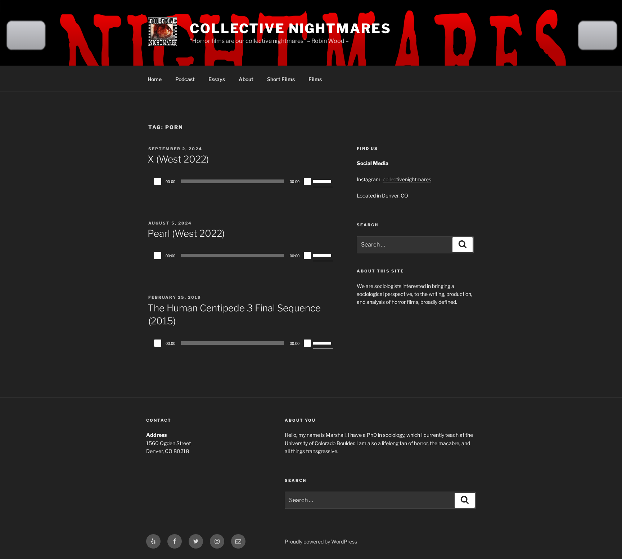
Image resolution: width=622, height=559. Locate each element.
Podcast (185, 79)
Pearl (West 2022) (186, 233)
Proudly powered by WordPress (321, 541)
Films (315, 79)
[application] (242, 181)
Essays (216, 79)
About (246, 79)
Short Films (281, 79)
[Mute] (307, 181)
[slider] (323, 180)
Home (155, 79)
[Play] (157, 181)
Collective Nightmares (290, 28)
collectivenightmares (407, 179)
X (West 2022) (178, 159)
